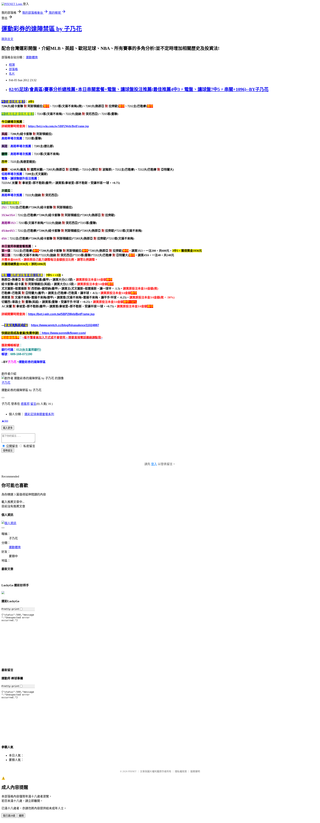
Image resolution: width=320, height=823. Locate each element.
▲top (4, 420)
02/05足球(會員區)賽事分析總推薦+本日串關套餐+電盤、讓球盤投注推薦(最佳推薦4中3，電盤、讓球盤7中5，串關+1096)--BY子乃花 (139, 89)
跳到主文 (7, 39)
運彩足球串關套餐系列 (39, 414)
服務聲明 (195, 771)
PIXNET (132, 771)
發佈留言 (8, 450)
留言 (33, 403)
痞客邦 (25, 403)
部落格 (13, 69)
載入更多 (8, 428)
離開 (21, 815)
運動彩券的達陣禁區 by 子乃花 (41, 28)
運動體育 (32, 57)
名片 (12, 73)
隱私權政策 (181, 771)
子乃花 (5, 382)
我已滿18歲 (9, 815)
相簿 (12, 64)
